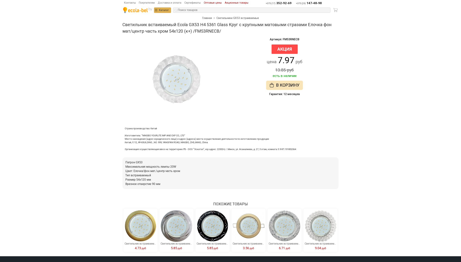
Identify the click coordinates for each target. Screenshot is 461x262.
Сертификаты (192, 2)
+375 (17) (279, 3)
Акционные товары (236, 2)
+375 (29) (309, 3)
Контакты (130, 2)
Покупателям (147, 2)
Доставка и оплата (169, 2)
